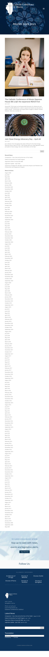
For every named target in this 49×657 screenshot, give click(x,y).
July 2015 (7, 406)
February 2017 (8, 368)
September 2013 (9, 451)
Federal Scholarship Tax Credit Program (15, 159)
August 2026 (8, 173)
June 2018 (7, 335)
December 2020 (9, 274)
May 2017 (7, 362)
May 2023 (7, 225)
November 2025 (9, 189)
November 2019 (9, 301)
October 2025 (8, 191)
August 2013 (8, 453)
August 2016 (8, 380)
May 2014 (7, 435)
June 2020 (7, 286)
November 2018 (9, 325)
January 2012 (8, 492)
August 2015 (8, 404)
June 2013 (7, 457)
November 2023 (9, 215)
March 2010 (8, 518)
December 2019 (9, 299)
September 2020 (9, 280)
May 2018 (7, 337)
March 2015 (8, 415)
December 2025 (9, 187)
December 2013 (9, 445)
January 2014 (8, 443)
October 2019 (8, 303)
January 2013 (8, 468)
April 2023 (7, 227)
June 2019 (7, 311)
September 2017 (9, 354)
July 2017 (7, 358)
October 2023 (8, 217)
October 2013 (8, 449)
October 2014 (8, 425)
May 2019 (7, 313)
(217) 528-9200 (12, 606)
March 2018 (8, 341)
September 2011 (9, 500)
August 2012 (8, 478)
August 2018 (8, 331)
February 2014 (8, 441)
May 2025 (7, 195)
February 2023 (8, 232)
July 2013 (7, 455)
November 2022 (9, 238)
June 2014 (7, 433)
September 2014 (9, 427)
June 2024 (7, 207)
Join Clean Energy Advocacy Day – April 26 (23, 139)
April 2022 (7, 252)
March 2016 (8, 390)
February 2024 (8, 211)
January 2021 (8, 272)
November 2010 (9, 512)
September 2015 (9, 402)
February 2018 (8, 343)
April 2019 (7, 315)
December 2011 (9, 494)
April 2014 (7, 437)
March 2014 (8, 439)
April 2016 (7, 388)
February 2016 (8, 392)
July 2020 (7, 284)
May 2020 (7, 288)
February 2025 (8, 201)
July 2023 (7, 221)
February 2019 (8, 319)
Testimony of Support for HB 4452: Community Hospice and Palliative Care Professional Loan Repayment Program (23, 166)
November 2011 (9, 496)
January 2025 (8, 203)
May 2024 (7, 209)
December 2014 (9, 421)
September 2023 (9, 219)
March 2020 (8, 293)
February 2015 (8, 417)
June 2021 (7, 262)
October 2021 (8, 260)
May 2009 (7, 527)
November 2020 (9, 276)
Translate (15, 637)
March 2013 (8, 463)
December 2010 (9, 510)
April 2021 (7, 266)
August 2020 (8, 282)
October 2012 (8, 474)
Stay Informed (24, 552)
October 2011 (8, 498)
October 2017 (8, 352)
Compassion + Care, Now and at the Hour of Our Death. (19, 157)
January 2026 (8, 185)
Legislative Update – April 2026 (12, 163)
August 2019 (8, 307)
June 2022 (7, 248)
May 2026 (7, 177)
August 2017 (8, 356)
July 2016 (7, 382)
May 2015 (7, 411)
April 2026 (7, 179)
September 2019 (9, 305)
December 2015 (9, 396)
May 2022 (7, 250)
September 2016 (9, 378)
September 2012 (9, 476)
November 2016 (9, 374)
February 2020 (8, 295)
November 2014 (9, 423)
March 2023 (8, 229)
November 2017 (9, 350)
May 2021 (7, 264)
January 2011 (8, 508)
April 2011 (7, 504)
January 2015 (8, 419)
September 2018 (9, 329)
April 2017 (7, 364)
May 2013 (7, 459)
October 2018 (8, 327)
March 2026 (8, 181)
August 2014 (8, 429)
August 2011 (8, 502)
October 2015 (8, 400)
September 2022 (9, 242)
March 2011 (8, 506)
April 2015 (7, 413)
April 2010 (7, 516)
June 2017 (7, 360)
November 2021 (9, 258)
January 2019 (8, 321)
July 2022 (7, 246)
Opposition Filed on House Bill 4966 (14, 161)
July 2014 (7, 431)
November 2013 (9, 447)
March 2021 (8, 268)
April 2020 (7, 291)
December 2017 (9, 347)
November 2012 (9, 472)
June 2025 (7, 193)
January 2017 (8, 370)
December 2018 (9, 323)
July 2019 (7, 309)
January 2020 (8, 297)
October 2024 (8, 205)
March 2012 (8, 488)
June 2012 (7, 482)
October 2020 (8, 278)
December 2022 (9, 236)
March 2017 (8, 366)
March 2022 (8, 254)
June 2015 (7, 409)
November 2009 (9, 522)
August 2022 (8, 244)
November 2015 (9, 398)
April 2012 (7, 486)
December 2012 (9, 470)
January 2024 (8, 213)
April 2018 (7, 339)
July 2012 (7, 480)
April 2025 (7, 197)
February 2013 (8, 465)
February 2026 (8, 183)
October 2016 (8, 376)
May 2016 (7, 386)
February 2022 (8, 256)
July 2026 (7, 175)
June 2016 (7, 384)
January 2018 (8, 345)
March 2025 (8, 199)
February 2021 (8, 270)
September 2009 (9, 524)
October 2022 (8, 240)
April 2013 (7, 461)
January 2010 (8, 520)
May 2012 (7, 484)
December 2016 (9, 372)
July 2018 (7, 333)
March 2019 (8, 317)
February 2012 (8, 490)
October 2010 (8, 514)
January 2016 (8, 394)
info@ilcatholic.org (12, 607)
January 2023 (8, 234)
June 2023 (7, 223)
